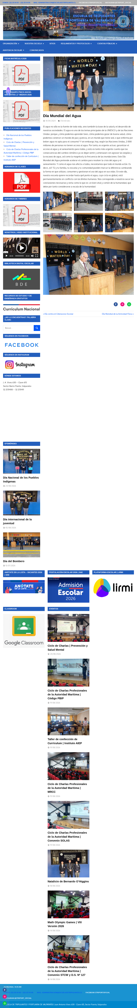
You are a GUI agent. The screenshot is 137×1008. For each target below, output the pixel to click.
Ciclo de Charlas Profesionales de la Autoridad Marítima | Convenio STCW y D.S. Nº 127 (67, 971)
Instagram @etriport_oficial (118, 3)
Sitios (52, 43)
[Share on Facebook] (116, 304)
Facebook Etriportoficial (90, 3)
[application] (21, 248)
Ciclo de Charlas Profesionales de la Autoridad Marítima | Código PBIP (67, 694)
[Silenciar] (32, 255)
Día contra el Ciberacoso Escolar (58, 314)
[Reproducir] (6, 255)
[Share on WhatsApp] (129, 304)
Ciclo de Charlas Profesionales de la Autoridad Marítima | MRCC (67, 788)
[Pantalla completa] (36, 255)
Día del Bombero (13, 561)
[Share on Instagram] (122, 304)
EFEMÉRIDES (11, 444)
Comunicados (37, 50)
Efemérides (65, 121)
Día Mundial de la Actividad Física (117, 314)
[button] (21, 248)
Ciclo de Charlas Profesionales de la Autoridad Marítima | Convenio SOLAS (67, 836)
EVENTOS (53, 609)
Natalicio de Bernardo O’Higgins (68, 881)
